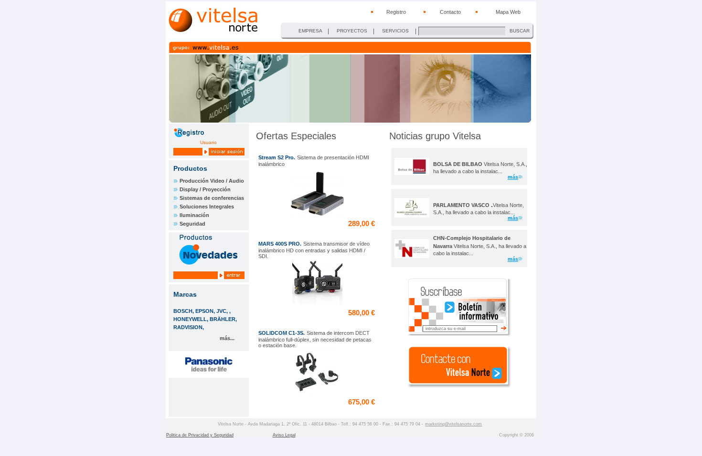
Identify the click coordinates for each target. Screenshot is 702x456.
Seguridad (192, 224)
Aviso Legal (284, 435)
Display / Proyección (205, 189)
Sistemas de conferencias (212, 198)
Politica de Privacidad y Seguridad (200, 435)
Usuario (208, 142)
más (513, 177)
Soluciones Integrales (207, 206)
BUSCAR (520, 30)
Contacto (450, 12)
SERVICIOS (395, 30)
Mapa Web (508, 12)
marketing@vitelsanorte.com (453, 424)
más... (227, 338)
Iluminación (194, 215)
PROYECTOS (352, 30)
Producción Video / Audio (212, 181)
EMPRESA (310, 30)
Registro (396, 12)
